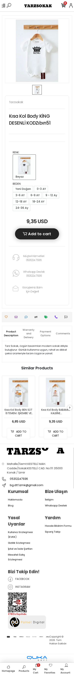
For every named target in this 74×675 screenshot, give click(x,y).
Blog (10, 505)
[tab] (11, 333)
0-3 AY (41, 189)
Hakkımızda (15, 499)
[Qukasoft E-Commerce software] (37, 658)
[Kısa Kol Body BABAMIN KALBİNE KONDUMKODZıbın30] (55, 392)
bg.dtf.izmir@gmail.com (26, 485)
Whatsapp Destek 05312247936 (34, 274)
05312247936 (18, 479)
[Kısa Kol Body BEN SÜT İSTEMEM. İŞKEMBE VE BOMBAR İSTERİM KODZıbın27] (18, 392)
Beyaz (19, 177)
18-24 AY (38, 201)
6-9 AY (35, 195)
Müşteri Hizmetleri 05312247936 (33, 258)
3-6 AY (20, 195)
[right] (70, 407)
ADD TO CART (20, 433)
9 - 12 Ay (51, 195)
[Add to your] (37, 317)
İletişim (49, 499)
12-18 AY (21, 201)
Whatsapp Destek (56, 505)
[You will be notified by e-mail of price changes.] (47, 317)
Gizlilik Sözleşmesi (19, 543)
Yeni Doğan (23, 189)
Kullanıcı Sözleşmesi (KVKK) (20, 534)
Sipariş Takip (53, 532)
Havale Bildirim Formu (58, 526)
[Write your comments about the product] (27, 317)
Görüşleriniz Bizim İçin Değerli (32, 289)
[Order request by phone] (57, 317)
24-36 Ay (21, 208)
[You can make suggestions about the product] (67, 317)
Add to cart (39, 234)
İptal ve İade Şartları (20, 549)
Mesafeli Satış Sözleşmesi (16, 557)
